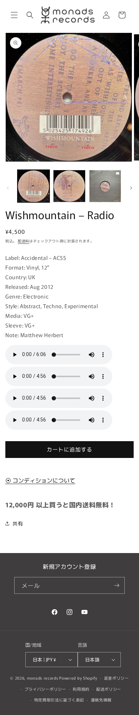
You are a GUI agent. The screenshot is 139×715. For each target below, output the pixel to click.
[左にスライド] (8, 188)
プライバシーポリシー (45, 689)
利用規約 (81, 689)
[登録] (116, 585)
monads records (42, 678)
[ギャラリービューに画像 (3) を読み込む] (105, 186)
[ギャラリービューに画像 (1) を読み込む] (33, 186)
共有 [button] (17, 523)
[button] (14, 15)
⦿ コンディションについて (40, 480)
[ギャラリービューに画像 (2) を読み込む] (69, 186)
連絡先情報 (101, 699)
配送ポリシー (108, 689)
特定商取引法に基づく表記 (59, 699)
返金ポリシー (116, 678)
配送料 (23, 240)
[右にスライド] (131, 188)
